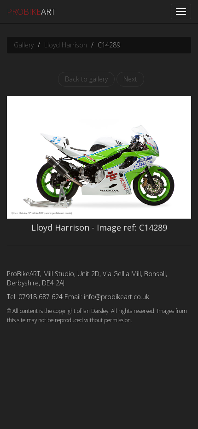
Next (130, 79)
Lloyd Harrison (65, 45)
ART (31, 11)
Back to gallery (86, 79)
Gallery (24, 45)
